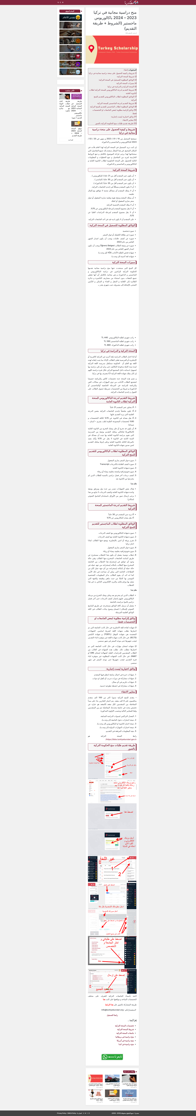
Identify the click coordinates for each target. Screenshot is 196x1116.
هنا (104, 999)
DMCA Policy (72, 1113)
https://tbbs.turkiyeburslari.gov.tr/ (121, 739)
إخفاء (126, 70)
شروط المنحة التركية (125, 1029)
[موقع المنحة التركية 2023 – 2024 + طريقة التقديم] (112, 1093)
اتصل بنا (79, 1113)
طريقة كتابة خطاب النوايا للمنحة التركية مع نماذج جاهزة (64, 106)
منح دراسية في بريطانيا (125, 1037)
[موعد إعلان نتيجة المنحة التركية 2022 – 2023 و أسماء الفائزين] (129, 1093)
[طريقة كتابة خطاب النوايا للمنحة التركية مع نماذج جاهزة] (129, 1078)
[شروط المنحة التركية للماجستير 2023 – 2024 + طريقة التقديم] (95, 1078)
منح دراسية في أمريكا (125, 1040)
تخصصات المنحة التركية (124, 1026)
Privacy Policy (61, 1113)
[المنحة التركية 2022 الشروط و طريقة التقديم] (112, 1078)
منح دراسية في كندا (126, 1044)
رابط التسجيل (112, 1015)
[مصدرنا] (131, 2)
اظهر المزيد (70, 140)
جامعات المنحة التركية (125, 1033)
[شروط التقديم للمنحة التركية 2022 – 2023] (95, 1093)
